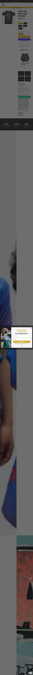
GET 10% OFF (22, 341)
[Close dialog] (31, 328)
